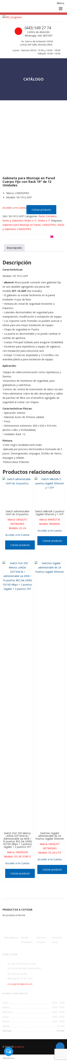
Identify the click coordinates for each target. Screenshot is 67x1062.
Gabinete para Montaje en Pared (21, 224)
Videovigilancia (11, 937)
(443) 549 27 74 (38, 27)
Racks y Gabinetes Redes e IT (20, 220)
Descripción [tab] (14, 247)
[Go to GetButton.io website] (8, 1058)
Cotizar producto (41, 209)
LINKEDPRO (49, 224)
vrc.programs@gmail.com (20, 984)
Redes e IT (44, 220)
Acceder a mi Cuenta (14, 207)
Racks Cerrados (47, 216)
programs (19, 1046)
